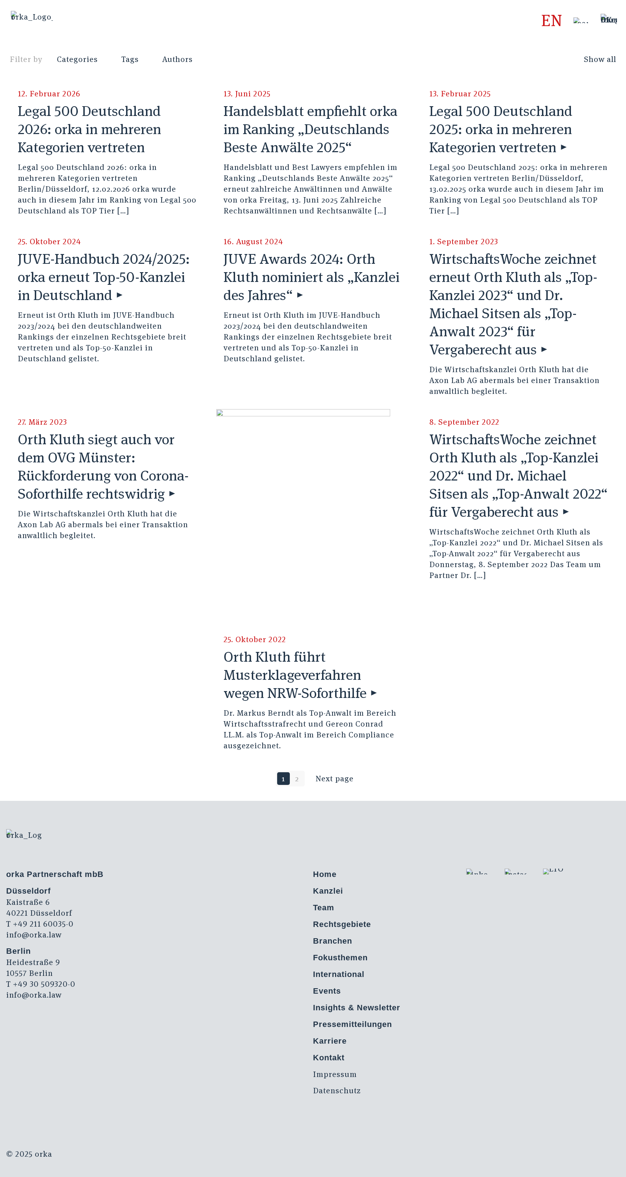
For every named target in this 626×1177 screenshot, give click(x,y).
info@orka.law (34, 934)
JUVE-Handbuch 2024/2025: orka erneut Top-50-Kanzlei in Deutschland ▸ (104, 276)
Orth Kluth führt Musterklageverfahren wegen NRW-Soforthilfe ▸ (300, 674)
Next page (335, 778)
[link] (580, 20)
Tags (130, 59)
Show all (600, 59)
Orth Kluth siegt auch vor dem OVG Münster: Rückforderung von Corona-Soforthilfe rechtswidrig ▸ (103, 466)
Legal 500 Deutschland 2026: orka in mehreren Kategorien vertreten (89, 129)
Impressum (335, 1074)
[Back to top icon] (591, 1162)
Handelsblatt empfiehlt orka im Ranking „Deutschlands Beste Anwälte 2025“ (310, 129)
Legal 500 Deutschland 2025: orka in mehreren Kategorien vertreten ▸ (500, 129)
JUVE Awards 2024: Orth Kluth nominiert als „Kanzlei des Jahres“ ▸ (312, 276)
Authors (177, 59)
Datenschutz (337, 1090)
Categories (77, 59)
